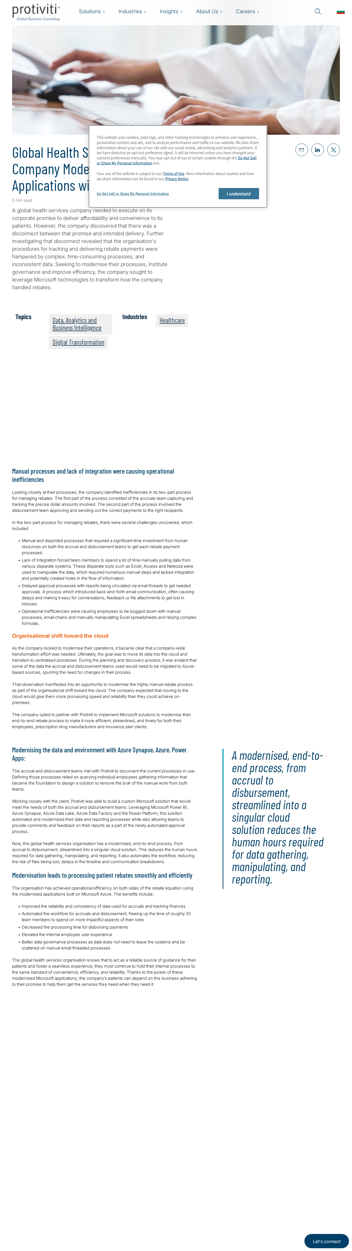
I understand (239, 193)
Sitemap (135, 1179)
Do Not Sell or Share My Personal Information (133, 193)
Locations (103, 1226)
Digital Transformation (79, 342)
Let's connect (326, 1241)
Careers (101, 1195)
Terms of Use (173, 173)
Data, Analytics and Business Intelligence (77, 324)
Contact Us (105, 1211)
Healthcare (172, 320)
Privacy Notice (176, 178)
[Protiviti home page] (42, 1186)
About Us (103, 1179)
